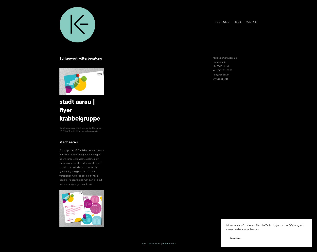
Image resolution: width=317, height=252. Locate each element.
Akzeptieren (235, 238)
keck (237, 22)
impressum (154, 244)
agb (143, 244)
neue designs (87, 131)
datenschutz (169, 244)
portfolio (222, 22)
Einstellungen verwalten (280, 238)
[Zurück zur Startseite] (77, 22)
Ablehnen (255, 238)
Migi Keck (80, 128)
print (96, 131)
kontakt (252, 22)
